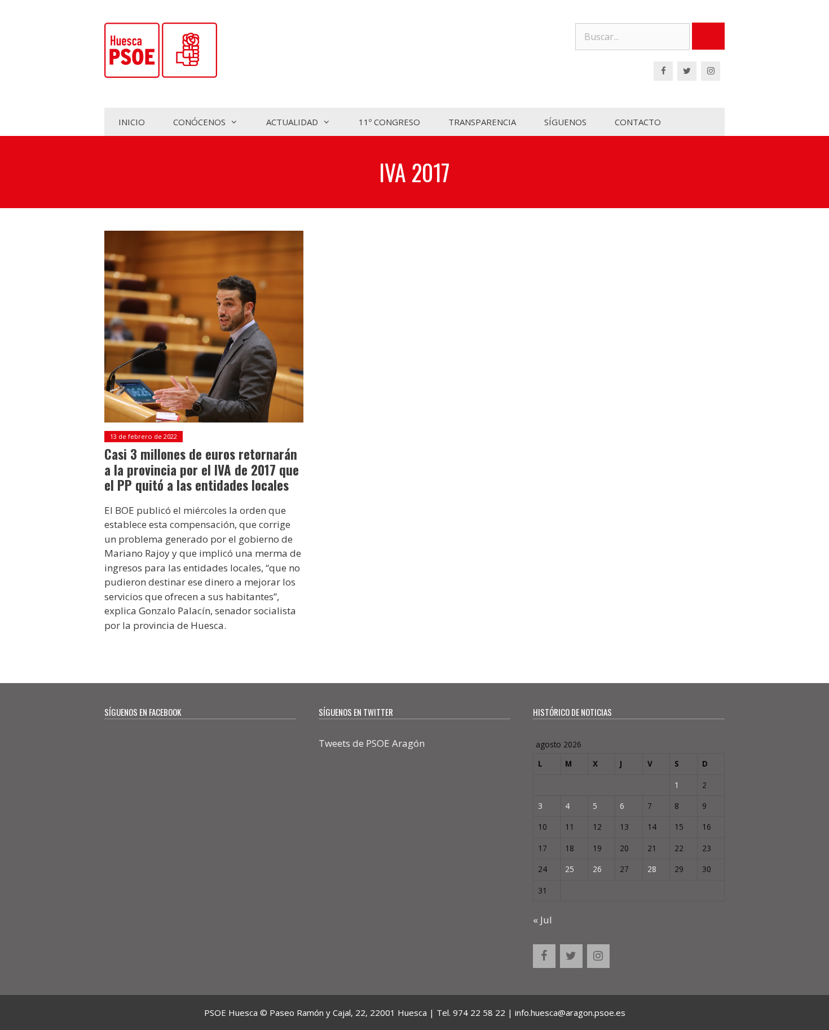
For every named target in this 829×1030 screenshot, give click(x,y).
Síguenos (565, 121)
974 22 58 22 (479, 1012)
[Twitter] (686, 71)
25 (569, 869)
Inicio (131, 121)
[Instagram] (710, 71)
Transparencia (482, 121)
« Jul (542, 919)
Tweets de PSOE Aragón (372, 743)
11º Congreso (389, 121)
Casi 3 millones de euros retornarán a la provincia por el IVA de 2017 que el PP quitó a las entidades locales (201, 469)
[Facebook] (663, 71)
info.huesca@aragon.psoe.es (570, 1012)
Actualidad (292, 121)
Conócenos (199, 121)
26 (597, 869)
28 (651, 869)
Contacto (638, 121)
